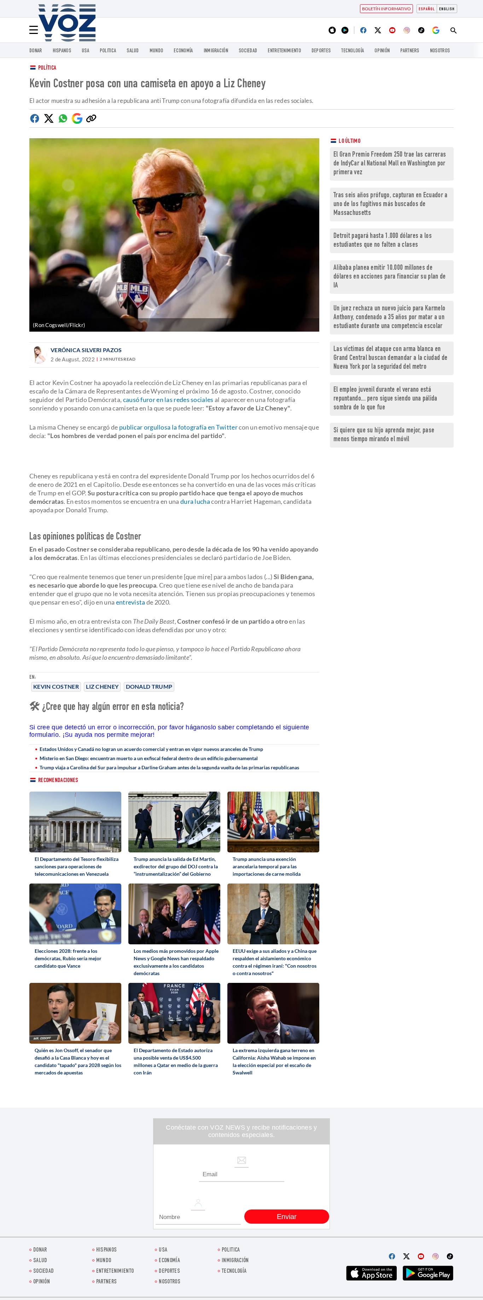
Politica (108, 51)
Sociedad (248, 51)
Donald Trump (149, 686)
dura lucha (195, 501)
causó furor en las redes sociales (168, 399)
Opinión (382, 51)
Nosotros (440, 51)
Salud (133, 51)
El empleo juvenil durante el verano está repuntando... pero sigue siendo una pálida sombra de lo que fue (385, 399)
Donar (35, 51)
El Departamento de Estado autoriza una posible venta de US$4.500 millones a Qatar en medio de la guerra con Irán (176, 1061)
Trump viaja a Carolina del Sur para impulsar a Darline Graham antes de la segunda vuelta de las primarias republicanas (169, 767)
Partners (409, 51)
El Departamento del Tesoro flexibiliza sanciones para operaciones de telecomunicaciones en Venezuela (76, 866)
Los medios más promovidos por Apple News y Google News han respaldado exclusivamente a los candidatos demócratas (176, 962)
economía (183, 51)
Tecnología (352, 51)
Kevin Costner (56, 686)
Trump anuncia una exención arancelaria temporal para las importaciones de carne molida (267, 866)
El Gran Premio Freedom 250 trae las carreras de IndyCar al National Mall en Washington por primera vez (389, 163)
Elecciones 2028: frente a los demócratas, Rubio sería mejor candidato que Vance (68, 958)
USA (85, 51)
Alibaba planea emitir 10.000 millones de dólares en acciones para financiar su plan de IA (389, 277)
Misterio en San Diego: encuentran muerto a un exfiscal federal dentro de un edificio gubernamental (149, 758)
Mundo (156, 51)
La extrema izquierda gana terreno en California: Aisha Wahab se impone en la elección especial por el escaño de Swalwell (274, 1061)
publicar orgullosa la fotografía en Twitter (178, 427)
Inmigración (216, 51)
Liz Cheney (102, 686)
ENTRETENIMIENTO (284, 51)
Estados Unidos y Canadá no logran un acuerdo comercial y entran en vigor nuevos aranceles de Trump (151, 749)
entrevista (130, 602)
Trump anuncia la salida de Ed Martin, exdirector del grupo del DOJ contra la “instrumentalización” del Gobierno (176, 866)
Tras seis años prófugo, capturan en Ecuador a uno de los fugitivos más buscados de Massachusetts (390, 204)
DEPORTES (321, 51)
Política (47, 68)
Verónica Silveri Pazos (86, 349)
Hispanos (62, 51)
